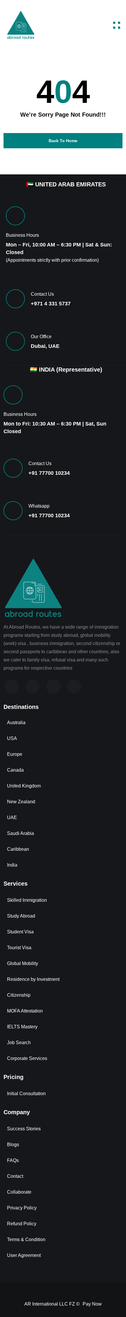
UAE (12, 817)
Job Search (19, 1042)
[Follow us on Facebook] (12, 686)
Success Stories (24, 1128)
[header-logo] (20, 25)
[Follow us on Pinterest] (74, 686)
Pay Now (92, 1303)
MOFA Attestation (25, 1010)
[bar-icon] (116, 25)
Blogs (13, 1144)
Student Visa (20, 931)
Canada (15, 770)
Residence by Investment (33, 979)
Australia (16, 722)
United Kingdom (24, 785)
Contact (15, 1176)
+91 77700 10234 (49, 473)
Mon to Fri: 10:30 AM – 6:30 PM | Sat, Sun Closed (55, 427)
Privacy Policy (22, 1207)
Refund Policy (21, 1223)
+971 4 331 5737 (51, 304)
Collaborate (19, 1192)
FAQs (13, 1160)
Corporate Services (27, 1058)
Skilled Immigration (27, 900)
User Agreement (24, 1255)
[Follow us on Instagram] (32, 686)
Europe (14, 754)
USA (12, 738)
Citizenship (18, 995)
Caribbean (18, 849)
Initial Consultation (26, 1093)
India (12, 864)
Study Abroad (21, 915)
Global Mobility (22, 963)
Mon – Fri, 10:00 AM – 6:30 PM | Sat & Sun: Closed (59, 248)
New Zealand (21, 801)
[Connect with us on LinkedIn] (53, 686)
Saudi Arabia (20, 833)
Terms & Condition (26, 1239)
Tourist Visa (19, 947)
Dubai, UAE (45, 346)
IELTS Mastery (22, 1026)
